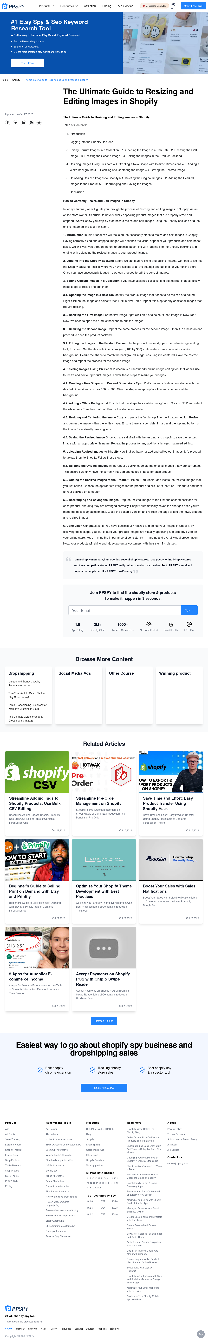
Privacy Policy (174, 1129)
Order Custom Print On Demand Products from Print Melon (143, 1139)
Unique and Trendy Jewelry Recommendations (24, 683)
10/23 (115, 1207)
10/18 (115, 1214)
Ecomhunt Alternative (57, 1149)
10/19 (102, 1214)
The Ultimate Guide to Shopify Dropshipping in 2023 (25, 718)
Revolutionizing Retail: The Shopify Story (140, 1130)
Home (5, 79)
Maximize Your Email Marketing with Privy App (143, 1289)
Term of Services (176, 1134)
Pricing (106, 6)
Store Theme (12, 1175)
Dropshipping (93, 1144)
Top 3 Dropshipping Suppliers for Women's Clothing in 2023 (27, 707)
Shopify (16, 79)
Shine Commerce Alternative (60, 1225)
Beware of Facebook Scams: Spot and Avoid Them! (144, 1235)
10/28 (90, 1201)
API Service (125, 6)
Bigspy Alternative (55, 1220)
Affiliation (172, 1144)
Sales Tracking (12, 1139)
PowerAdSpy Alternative (58, 1236)
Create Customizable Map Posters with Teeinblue (144, 1218)
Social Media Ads (95, 1149)
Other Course (93, 1155)
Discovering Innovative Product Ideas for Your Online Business (143, 1260)
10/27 (102, 1201)
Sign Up (189, 610)
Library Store (12, 1155)
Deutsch (90, 1328)
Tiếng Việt (115, 1328)
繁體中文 (32, 1328)
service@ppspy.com (177, 1163)
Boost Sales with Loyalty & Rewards (140, 1269)
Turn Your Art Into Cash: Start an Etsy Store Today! (27, 695)
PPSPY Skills (11, 1181)
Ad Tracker (10, 1134)
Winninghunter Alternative (59, 1155)
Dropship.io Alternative (57, 1186)
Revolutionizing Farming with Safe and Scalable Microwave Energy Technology (144, 1279)
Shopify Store (12, 1170)
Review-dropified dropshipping (61, 1196)
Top (201, 1334)
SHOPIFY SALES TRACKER (100, 1129)
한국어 (43, 1328)
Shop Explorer (12, 1160)
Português (66, 1328)
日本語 (54, 1328)
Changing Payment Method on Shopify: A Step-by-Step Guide (142, 1159)
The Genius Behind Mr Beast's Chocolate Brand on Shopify (142, 1176)
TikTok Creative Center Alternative (63, 1144)
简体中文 (20, 1328)
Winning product (94, 1165)
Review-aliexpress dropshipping (62, 1210)
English (9, 1328)
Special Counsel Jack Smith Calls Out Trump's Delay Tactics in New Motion (144, 1149)
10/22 (90, 1214)
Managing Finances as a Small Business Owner (143, 1210)
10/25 (90, 1207)
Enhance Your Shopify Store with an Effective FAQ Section (144, 1193)
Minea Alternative (55, 1175)
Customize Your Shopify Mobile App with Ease (143, 1297)
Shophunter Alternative (57, 1191)
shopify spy (51, 1170)
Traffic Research (13, 1165)
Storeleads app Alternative (59, 1160)
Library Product (13, 1144)
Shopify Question (95, 1160)
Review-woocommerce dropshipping (57, 1203)
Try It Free (27, 63)
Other (98, 1187)
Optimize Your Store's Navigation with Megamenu (144, 1243)
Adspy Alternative (55, 1181)
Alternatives (52, 1134)
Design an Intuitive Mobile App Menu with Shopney (142, 1252)
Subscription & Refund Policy (182, 1139)
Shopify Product (13, 1149)
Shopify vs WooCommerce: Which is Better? (144, 1167)
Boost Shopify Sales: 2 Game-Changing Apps (142, 1184)
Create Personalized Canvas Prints (141, 1227)
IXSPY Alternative (55, 1165)
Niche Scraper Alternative (59, 1139)
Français (102, 1328)
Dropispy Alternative (56, 1231)
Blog (88, 1134)
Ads (7, 1129)
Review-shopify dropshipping (60, 1215)
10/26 (115, 1201)
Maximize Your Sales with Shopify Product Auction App (144, 1201)
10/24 (102, 1207)
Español (78, 1328)
